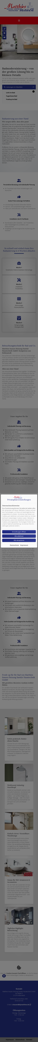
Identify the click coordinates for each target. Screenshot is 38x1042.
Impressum (24, 545)
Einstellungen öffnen (19, 532)
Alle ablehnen (19, 536)
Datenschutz (14, 545)
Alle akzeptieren (19, 540)
